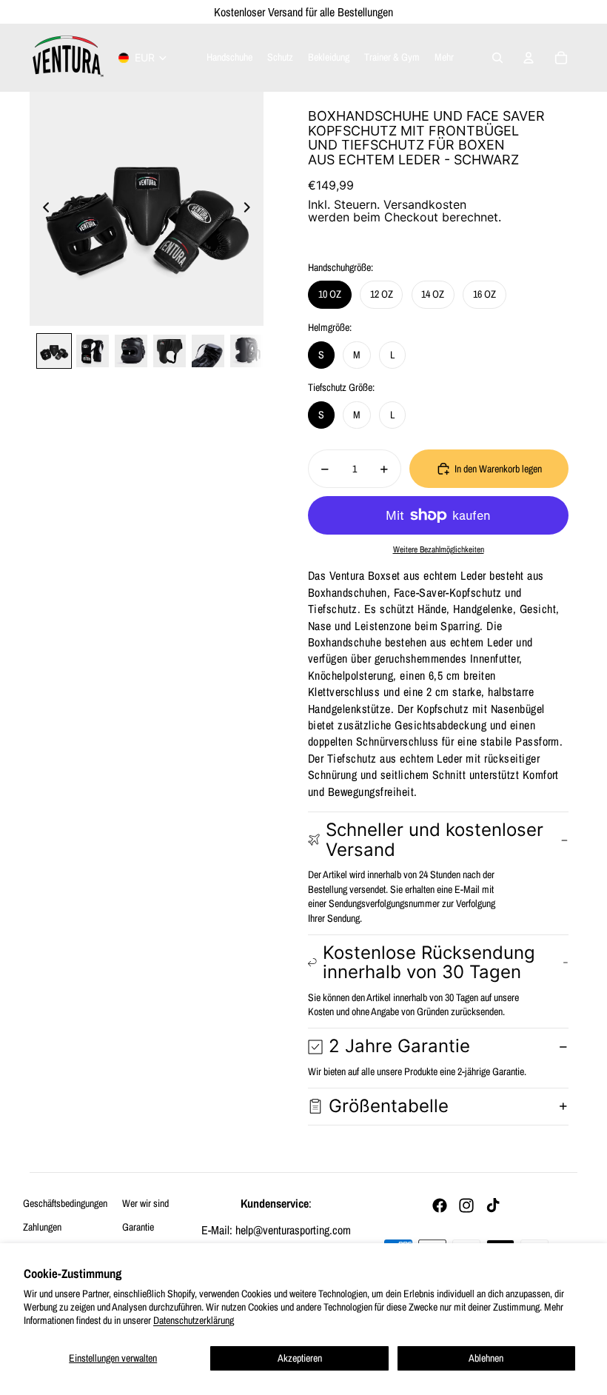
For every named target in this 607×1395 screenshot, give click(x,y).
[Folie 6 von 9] (246, 351)
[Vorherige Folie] (42, 209)
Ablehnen (486, 1358)
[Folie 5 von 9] (208, 351)
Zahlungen (42, 1227)
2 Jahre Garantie (399, 1046)
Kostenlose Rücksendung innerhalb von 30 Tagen (429, 962)
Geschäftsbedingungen (65, 1203)
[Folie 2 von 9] (92, 351)
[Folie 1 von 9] (54, 351)
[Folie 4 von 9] (169, 351)
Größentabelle (389, 1106)
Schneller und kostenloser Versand (434, 839)
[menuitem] (444, 57)
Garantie (138, 1227)
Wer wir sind (145, 1203)
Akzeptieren (300, 1358)
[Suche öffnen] (497, 57)
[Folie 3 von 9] (131, 351)
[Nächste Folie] (251, 209)
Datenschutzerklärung (193, 1320)
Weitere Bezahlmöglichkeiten (438, 549)
